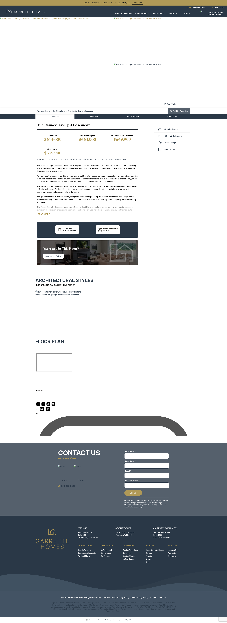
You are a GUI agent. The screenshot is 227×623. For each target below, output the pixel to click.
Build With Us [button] (141, 13)
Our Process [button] (105, 556)
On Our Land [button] (105, 553)
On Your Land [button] (106, 550)
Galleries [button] (127, 553)
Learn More (137, 3)
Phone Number (131, 481)
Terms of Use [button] (109, 597)
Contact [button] (186, 13)
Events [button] (148, 559)
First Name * (130, 451)
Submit (133, 493)
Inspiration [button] (158, 13)
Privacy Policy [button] (123, 597)
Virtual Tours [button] (128, 559)
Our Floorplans (59, 111)
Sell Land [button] (172, 556)
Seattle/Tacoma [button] (84, 550)
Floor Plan (94, 117)
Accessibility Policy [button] (139, 597)
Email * (128, 471)
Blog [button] (147, 562)
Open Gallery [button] (171, 104)
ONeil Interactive (135, 620)
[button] (56, 62)
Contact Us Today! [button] (53, 256)
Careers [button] (149, 553)
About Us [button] (173, 13)
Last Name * (130, 461)
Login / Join (219, 7)
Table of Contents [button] (158, 597)
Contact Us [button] (172, 550)
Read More (44, 214)
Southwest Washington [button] (87, 553)
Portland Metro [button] (84, 556)
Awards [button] (149, 556)
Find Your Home (122, 13)
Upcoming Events (199, 7)
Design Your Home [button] (130, 550)
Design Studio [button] (129, 556)
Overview (55, 117)
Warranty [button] (172, 553)
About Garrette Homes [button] (155, 550)
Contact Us (172, 117)
